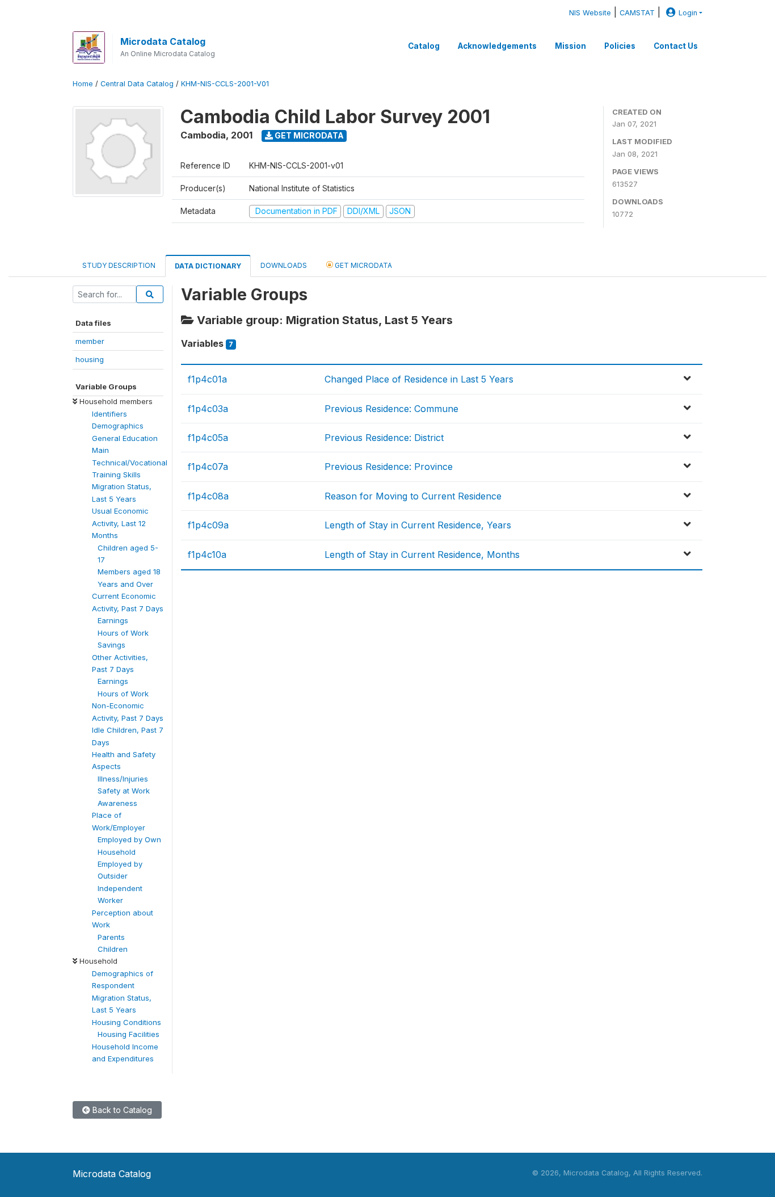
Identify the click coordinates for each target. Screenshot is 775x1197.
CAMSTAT (637, 13)
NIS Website (590, 13)
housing (89, 359)
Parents (111, 937)
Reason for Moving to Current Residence (413, 496)
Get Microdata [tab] (362, 265)
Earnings (113, 620)
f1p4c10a (207, 554)
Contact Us (676, 46)
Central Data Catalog (137, 83)
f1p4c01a (207, 379)
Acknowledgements (497, 46)
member (89, 341)
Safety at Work (124, 790)
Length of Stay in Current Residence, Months (422, 554)
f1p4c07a (208, 466)
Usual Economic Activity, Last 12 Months (120, 523)
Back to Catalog (121, 1110)
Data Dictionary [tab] (208, 266)
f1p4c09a (208, 525)
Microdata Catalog (162, 41)
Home (83, 83)
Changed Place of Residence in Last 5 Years (419, 379)
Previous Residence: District (384, 437)
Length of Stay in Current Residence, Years (418, 525)
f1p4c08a (208, 496)
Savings (111, 644)
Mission (570, 46)
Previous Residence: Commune (391, 408)
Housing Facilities (128, 1034)
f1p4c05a (208, 437)
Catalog (424, 46)
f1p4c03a (208, 408)
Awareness (117, 803)
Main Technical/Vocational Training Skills (129, 462)
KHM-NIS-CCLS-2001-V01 (225, 83)
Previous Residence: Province (389, 466)
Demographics (118, 425)
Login (688, 13)
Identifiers (109, 413)
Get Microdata (308, 135)
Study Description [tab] (118, 265)
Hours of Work (123, 632)
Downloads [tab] (283, 265)
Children (113, 949)
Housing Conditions (126, 1022)
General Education (125, 438)
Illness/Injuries (123, 778)
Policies (619, 46)
